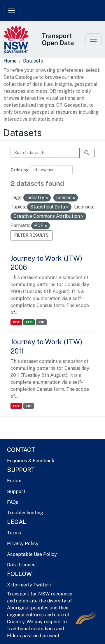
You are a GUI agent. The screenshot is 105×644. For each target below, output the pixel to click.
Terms (14, 533)
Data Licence (21, 565)
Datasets (33, 61)
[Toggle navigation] (12, 10)
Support (16, 491)
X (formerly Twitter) (29, 585)
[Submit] (86, 153)
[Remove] (47, 198)
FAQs (12, 502)
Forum (14, 481)
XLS (28, 322)
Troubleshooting (25, 512)
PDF (16, 322)
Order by (19, 169)
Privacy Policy (22, 543)
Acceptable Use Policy (32, 554)
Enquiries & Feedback (30, 460)
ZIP (41, 322)
